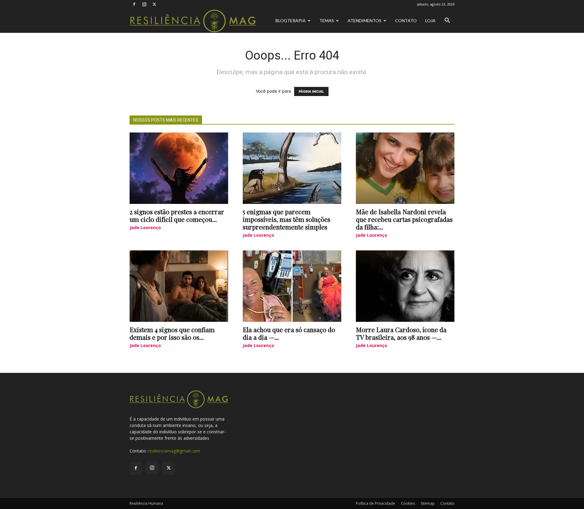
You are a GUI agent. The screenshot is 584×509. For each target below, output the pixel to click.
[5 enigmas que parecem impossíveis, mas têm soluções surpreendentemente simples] (292, 168)
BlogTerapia (291, 20)
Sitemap (428, 503)
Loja (430, 20)
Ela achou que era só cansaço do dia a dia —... (289, 333)
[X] (154, 4)
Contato (406, 20)
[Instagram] (144, 4)
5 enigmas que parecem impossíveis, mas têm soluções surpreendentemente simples (286, 219)
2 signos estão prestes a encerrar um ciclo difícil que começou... (177, 215)
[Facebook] (134, 4)
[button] (447, 21)
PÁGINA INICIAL (311, 91)
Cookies (408, 503)
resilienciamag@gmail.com (174, 451)
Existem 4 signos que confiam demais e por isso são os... (172, 333)
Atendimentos (364, 20)
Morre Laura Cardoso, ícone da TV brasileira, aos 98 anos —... (401, 333)
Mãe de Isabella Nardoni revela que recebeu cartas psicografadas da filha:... (404, 219)
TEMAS (326, 20)
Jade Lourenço (145, 227)
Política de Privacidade (375, 503)
